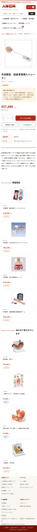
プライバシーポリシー (7, 512)
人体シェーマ (23, 503)
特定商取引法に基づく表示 (8, 509)
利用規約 (3, 515)
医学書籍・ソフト (24, 23)
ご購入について (5, 506)
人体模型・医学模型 (27, 19)
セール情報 (23, 481)
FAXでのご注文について (26, 487)
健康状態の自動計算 (25, 506)
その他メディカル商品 (9, 28)
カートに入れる (25, 118)
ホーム (3, 33)
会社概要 (3, 503)
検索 (32, 13)
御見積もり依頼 (9, 125)
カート (30, 7)
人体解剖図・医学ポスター (10, 19)
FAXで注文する (27, 125)
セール (20, 27)
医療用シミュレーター (9, 23)
